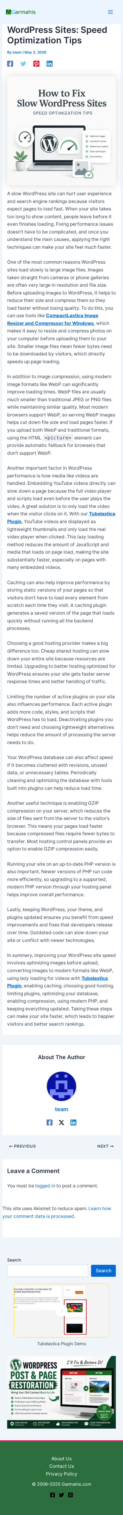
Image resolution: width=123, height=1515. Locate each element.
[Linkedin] (50, 63)
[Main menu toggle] (110, 11)
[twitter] (61, 1495)
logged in (45, 1186)
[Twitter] (23, 63)
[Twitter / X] (61, 1122)
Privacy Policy (61, 1474)
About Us (61, 1458)
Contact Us (61, 1466)
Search (14, 1259)
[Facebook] (10, 63)
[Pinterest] (36, 63)
